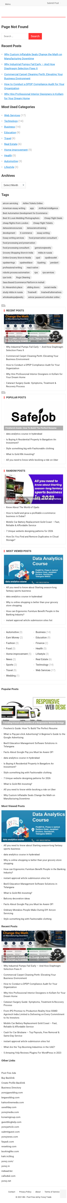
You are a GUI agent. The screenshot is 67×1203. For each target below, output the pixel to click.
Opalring (41, 262)
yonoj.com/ (7, 1161)
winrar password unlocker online (44, 297)
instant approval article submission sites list (29, 620)
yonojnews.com (9, 1136)
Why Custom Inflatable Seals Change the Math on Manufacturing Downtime (29, 339)
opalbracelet (51, 257)
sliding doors (33, 287)
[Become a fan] (63, 1196)
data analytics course (16, 581)
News (9, 659)
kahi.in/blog (7, 1156)
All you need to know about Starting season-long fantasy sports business (33, 500)
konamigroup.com (10, 1117)
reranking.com (8, 1146)
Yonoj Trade (46, 1197)
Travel (7, 138)
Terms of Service (52, 1192)
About (38, 1192)
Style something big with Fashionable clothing (30, 448)
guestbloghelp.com (11, 1122)
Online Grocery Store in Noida (17, 257)
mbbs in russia (45, 252)
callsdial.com (8, 1176)
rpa (36, 272)
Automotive (11, 161)
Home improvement (16, 149)
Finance (40, 643)
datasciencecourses (12, 228)
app (32, 208)
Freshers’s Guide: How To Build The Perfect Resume (31, 428)
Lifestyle (9, 167)
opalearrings (9, 262)
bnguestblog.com (10, 1097)
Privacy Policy (25, 1192)
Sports (9, 664)
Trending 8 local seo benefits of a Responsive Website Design (33, 722)
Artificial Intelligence (48, 208)
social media (50, 287)
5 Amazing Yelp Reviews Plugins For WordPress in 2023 (32, 1052)
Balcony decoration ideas (17, 898)
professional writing (12, 267)
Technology (11, 121)
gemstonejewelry (43, 248)
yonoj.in (5, 1166)
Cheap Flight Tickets (43, 223)
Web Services (12, 115)
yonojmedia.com (10, 1112)
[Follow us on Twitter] (63, 1192)
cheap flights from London (15, 223)
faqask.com (7, 1141)
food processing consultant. (16, 248)
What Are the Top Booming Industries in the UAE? (29, 1047)
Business (9, 126)
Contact (11, 1192)
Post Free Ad (32, 1197)
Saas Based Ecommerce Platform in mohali (23, 282)
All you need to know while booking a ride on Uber (32, 460)
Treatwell (32, 292)
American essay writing (14, 208)
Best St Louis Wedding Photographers (21, 218)
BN (23, 1197)
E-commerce (26, 233)
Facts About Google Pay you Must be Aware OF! (28, 752)
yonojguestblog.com (12, 1092)
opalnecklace (26, 262)
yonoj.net (6, 1181)
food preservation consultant (43, 238)
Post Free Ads (8, 1073)
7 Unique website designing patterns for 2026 (29, 531)
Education (10, 132)
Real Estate (10, 144)
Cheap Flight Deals (53, 218)
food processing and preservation (19, 243)
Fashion (10, 643)
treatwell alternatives (51, 292)
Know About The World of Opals (22, 507)
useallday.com (8, 1107)
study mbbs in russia (13, 292)
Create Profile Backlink (13, 1082)
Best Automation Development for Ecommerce (25, 213)
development (9, 233)
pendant (54, 262)
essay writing (43, 233)
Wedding (11, 675)
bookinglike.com (10, 1151)
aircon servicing (10, 203)
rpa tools (7, 277)
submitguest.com (10, 1131)
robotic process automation (16, 272)
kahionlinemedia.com (12, 1102)
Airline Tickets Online (33, 203)
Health (8, 155)
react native (32, 267)
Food (9, 648)
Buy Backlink (8, 1078)
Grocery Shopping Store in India (18, 252)
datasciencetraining (36, 228)
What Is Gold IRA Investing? (20, 454)
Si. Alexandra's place (12, 287)
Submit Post (53, 3)
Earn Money (12, 637)
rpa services (48, 272)
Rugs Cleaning (23, 277)
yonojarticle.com (10, 1126)
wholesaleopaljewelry (13, 297)
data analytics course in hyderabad (24, 433)
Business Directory (11, 1087)
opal (38, 257)
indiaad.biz (6, 1171)
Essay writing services (13, 238)
